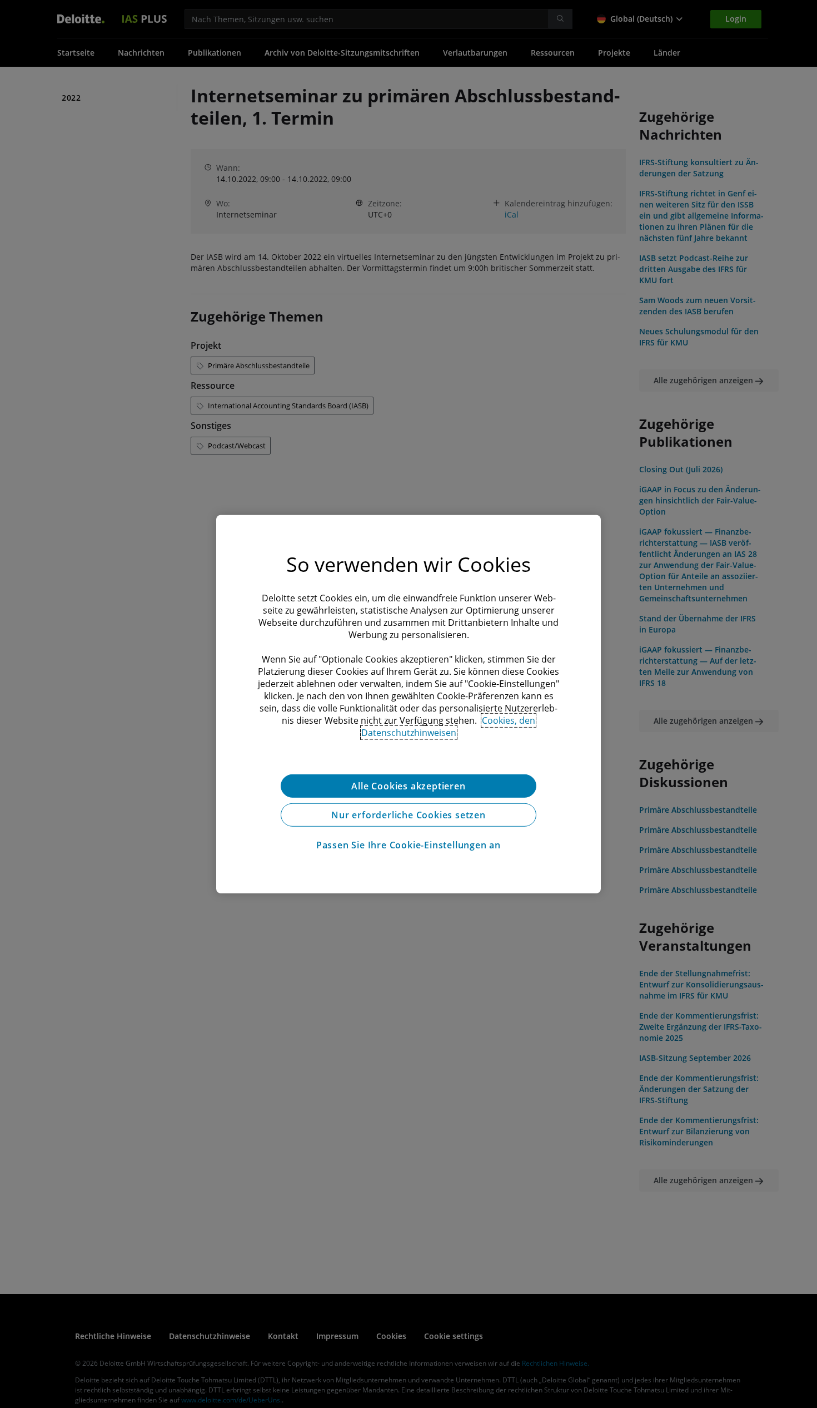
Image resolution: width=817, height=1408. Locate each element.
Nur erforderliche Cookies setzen (408, 814)
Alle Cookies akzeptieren (408, 785)
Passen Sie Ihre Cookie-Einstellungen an (408, 844)
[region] (408, 704)
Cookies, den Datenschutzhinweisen (448, 726)
